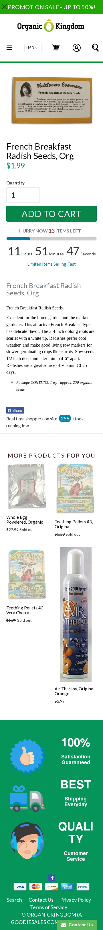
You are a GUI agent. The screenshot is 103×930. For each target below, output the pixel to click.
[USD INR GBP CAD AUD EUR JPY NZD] (33, 48)
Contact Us (41, 900)
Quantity (15, 182)
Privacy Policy (75, 900)
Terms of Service (48, 907)
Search (14, 900)
